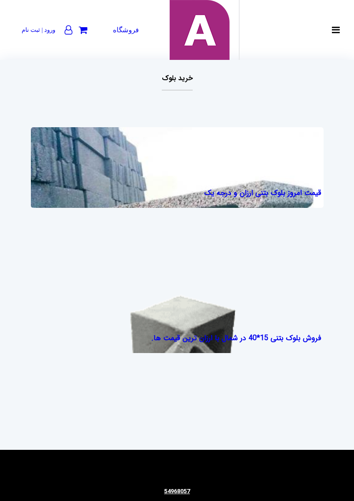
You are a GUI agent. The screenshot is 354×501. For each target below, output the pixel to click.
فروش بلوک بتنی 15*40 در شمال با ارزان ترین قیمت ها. (236, 338)
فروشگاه (126, 30)
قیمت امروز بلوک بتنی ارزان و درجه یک (262, 193)
